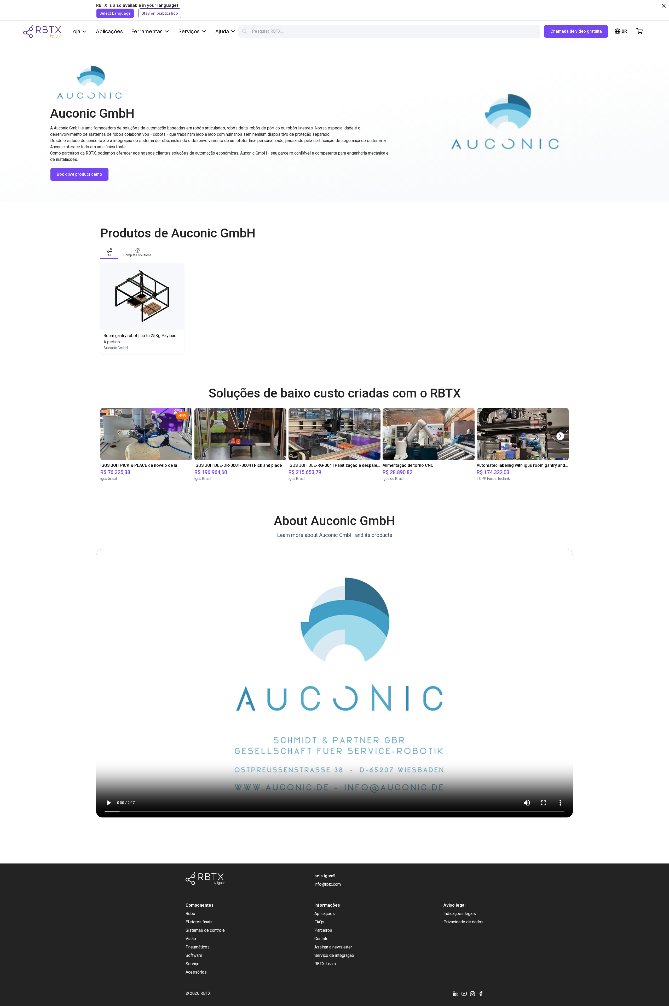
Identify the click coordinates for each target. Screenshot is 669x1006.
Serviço (192, 963)
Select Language (115, 13)
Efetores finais (199, 921)
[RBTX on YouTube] (464, 993)
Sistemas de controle (205, 930)
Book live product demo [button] (79, 174)
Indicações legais (459, 913)
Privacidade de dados (463, 921)
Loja (75, 31)
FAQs (319, 921)
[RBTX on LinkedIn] (455, 993)
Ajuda (222, 31)
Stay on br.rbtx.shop (160, 13)
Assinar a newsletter (333, 947)
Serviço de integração (334, 955)
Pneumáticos (198, 947)
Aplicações (109, 31)
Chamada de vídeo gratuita (576, 31)
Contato (321, 938)
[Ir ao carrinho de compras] (639, 31)
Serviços (189, 31)
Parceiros (323, 930)
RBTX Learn (325, 963)
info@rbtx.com (327, 884)
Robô (190, 913)
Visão (191, 938)
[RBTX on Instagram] (472, 993)
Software (194, 955)
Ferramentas (147, 31)
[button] (109, 251)
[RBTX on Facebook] (480, 993)
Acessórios (196, 972)
